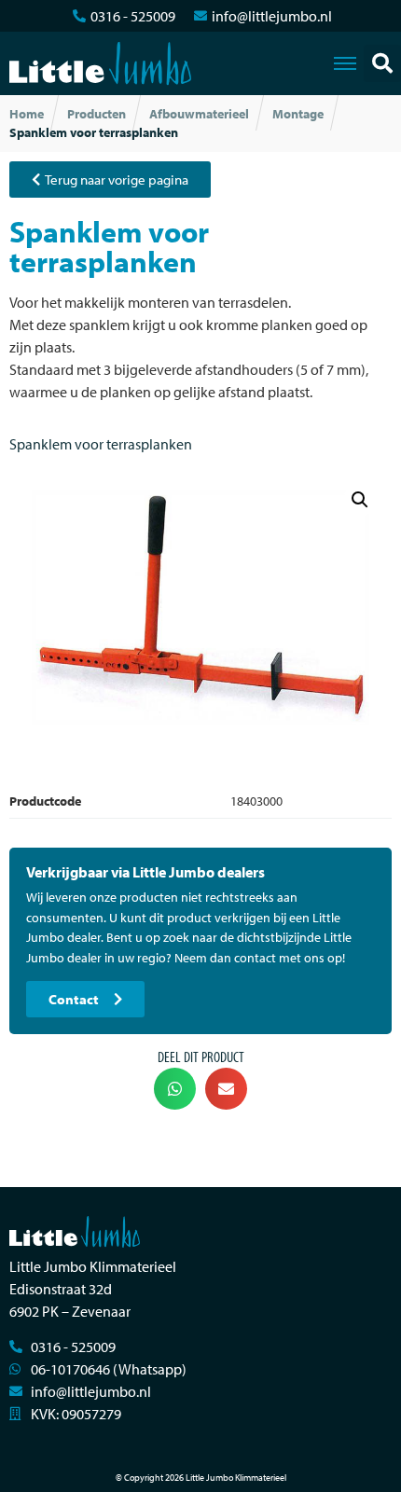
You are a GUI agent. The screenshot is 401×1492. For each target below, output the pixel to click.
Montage (298, 113)
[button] (382, 63)
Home (26, 113)
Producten (96, 113)
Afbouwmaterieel (199, 113)
